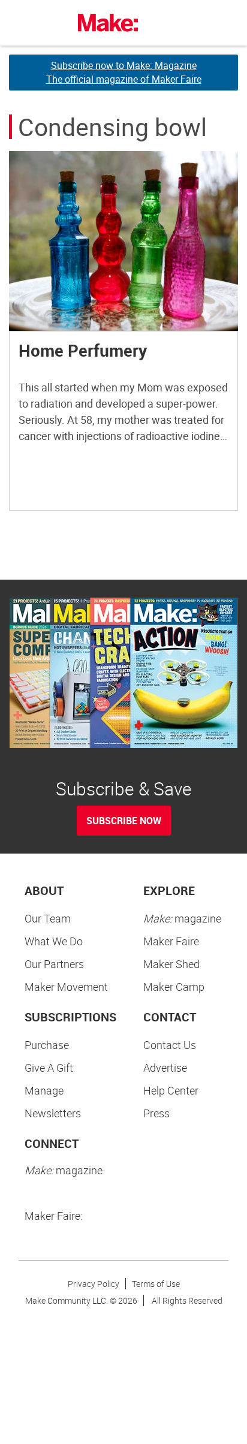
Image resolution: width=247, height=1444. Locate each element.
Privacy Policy (93, 1283)
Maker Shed (171, 964)
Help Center (170, 1090)
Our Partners (54, 964)
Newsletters (53, 1113)
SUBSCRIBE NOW (123, 820)
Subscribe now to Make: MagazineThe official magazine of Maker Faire (123, 72)
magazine (182, 918)
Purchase (47, 1045)
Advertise (165, 1067)
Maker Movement (66, 986)
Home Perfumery (83, 350)
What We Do (54, 941)
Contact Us (169, 1045)
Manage (44, 1090)
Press (156, 1113)
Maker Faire (171, 941)
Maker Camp (173, 986)
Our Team (48, 918)
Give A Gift (49, 1067)
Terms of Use (156, 1283)
